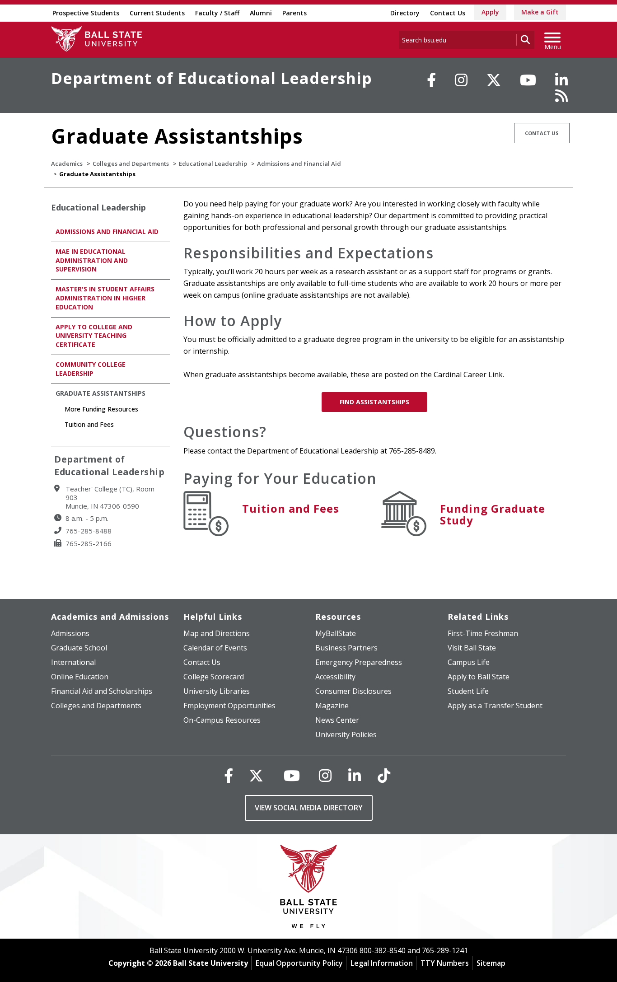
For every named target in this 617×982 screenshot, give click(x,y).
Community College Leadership (91, 369)
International (73, 662)
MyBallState (335, 633)
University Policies (346, 734)
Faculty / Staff (217, 13)
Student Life (468, 691)
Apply (490, 12)
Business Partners (346, 648)
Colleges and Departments (131, 163)
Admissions (70, 633)
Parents (294, 13)
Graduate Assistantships (100, 393)
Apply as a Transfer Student (495, 706)
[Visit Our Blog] (561, 95)
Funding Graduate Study (492, 514)
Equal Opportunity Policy (299, 963)
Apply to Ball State (478, 677)
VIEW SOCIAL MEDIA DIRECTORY (309, 808)
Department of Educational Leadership (211, 78)
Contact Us (447, 13)
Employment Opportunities (229, 706)
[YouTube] (528, 80)
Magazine (332, 706)
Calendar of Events (215, 648)
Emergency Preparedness (358, 662)
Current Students (157, 13)
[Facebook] (431, 80)
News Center (337, 720)
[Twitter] (493, 80)
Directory (405, 13)
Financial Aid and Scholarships (101, 691)
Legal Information (382, 963)
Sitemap (491, 963)
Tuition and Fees (290, 508)
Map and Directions (216, 633)
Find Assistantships (374, 401)
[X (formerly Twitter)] (256, 775)
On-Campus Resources (222, 720)
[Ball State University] (309, 888)
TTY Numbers (445, 963)
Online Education (79, 677)
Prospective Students (85, 13)
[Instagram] (461, 80)
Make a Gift (540, 12)
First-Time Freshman (483, 633)
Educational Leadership (213, 163)
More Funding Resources (101, 409)
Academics (67, 163)
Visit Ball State (472, 648)
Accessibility (335, 677)
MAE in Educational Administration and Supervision (92, 260)
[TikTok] (384, 775)
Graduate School (79, 648)
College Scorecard (213, 677)
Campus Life (469, 662)
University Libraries (216, 691)
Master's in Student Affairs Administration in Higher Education (105, 298)
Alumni (261, 13)
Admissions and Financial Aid (299, 163)
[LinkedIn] (561, 80)
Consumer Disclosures (353, 691)
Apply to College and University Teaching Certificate (94, 336)
